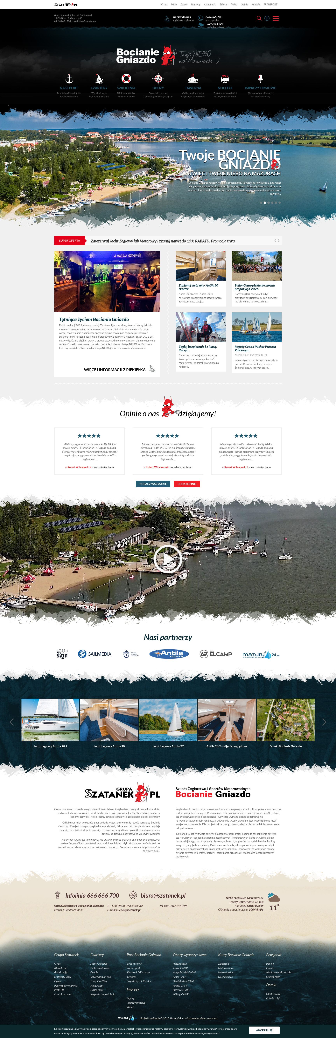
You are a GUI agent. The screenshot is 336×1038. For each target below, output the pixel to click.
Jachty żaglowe (98, 963)
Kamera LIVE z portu (138, 972)
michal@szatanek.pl (128, 910)
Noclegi (225, 92)
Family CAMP (180, 985)
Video (234, 4)
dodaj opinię (187, 484)
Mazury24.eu (177, 1018)
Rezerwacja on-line (100, 976)
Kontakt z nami (62, 994)
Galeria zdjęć (61, 972)
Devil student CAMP (184, 981)
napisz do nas (182, 17)
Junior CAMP (180, 968)
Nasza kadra (180, 963)
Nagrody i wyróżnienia (102, 994)
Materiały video (63, 976)
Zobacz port (133, 968)
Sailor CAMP (180, 976)
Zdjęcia (224, 4)
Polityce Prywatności (209, 1033)
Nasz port (69, 92)
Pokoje (270, 963)
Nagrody (195, 4)
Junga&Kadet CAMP (184, 972)
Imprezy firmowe (260, 92)
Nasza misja (96, 989)
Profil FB (59, 989)
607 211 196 (179, 906)
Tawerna (193, 92)
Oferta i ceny (273, 993)
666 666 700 (214, 17)
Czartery (99, 92)
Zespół (183, 4)
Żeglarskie (223, 963)
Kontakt (256, 4)
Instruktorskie (225, 972)
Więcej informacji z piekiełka (115, 369)
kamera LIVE (215, 24)
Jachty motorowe (100, 968)
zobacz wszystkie (153, 484)
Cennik (94, 972)
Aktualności (210, 4)
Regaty (131, 998)
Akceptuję (264, 1030)
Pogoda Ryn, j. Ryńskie (139, 981)
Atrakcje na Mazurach (278, 972)
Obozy (158, 92)
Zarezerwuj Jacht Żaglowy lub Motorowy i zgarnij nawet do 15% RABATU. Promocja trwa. (163, 241)
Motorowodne (226, 968)
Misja (174, 4)
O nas (164, 4)
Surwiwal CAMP (182, 989)
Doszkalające (225, 976)
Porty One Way (98, 981)
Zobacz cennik (134, 963)
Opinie (244, 4)
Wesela (130, 1006)
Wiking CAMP (181, 994)
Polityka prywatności (65, 985)
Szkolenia (126, 92)
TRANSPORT (270, 4)
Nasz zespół (96, 985)
